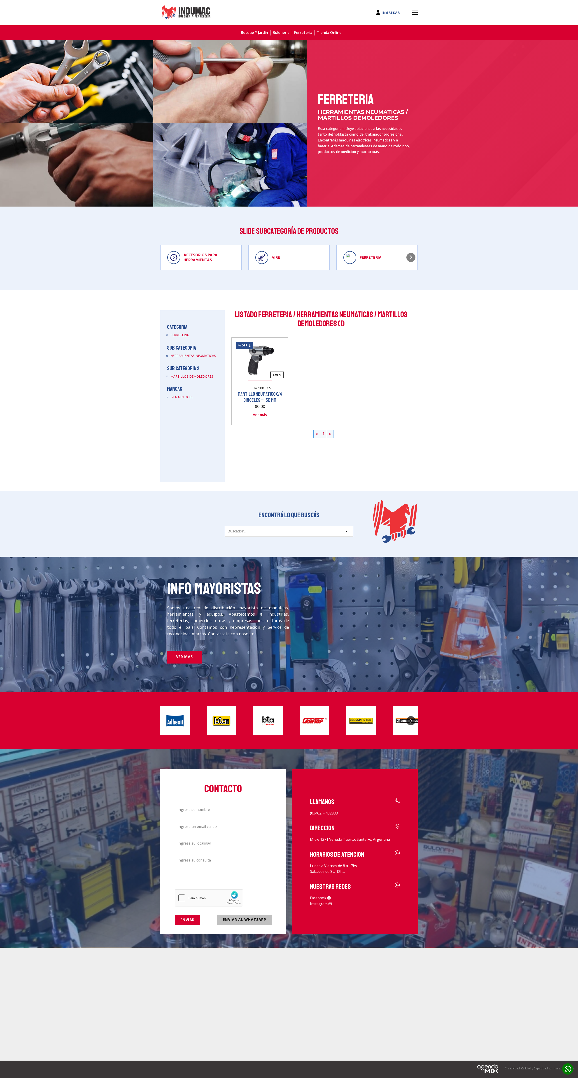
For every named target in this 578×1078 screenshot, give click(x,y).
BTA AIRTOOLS (181, 397)
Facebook (318, 897)
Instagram (319, 903)
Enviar (187, 919)
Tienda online (329, 32)
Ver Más (184, 656)
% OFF (243, 345)
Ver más (260, 414)
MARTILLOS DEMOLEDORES (191, 376)
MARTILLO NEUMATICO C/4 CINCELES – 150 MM (260, 397)
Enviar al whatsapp (244, 919)
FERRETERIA (179, 335)
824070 (277, 375)
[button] (410, 257)
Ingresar (390, 12)
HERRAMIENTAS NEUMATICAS (193, 355)
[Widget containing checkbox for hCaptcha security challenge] (209, 897)
